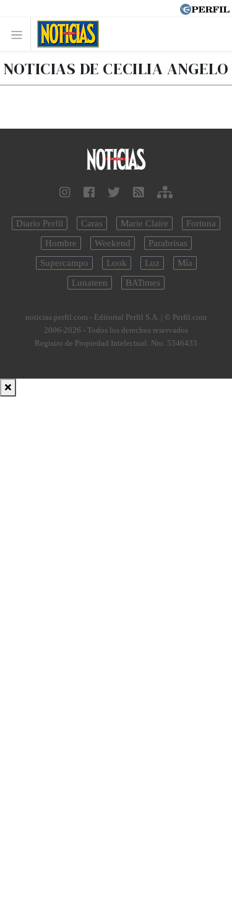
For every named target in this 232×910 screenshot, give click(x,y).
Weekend (113, 243)
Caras (92, 223)
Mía (185, 263)
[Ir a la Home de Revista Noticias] (64, 34)
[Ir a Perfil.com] (205, 8)
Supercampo (64, 263)
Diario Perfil (39, 223)
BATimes (143, 283)
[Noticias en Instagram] (65, 192)
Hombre (61, 243)
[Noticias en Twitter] (114, 192)
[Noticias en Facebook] (89, 192)
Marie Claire (144, 223)
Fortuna (201, 223)
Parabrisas (167, 243)
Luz (152, 263)
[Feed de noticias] (138, 192)
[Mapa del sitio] (165, 192)
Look (116, 263)
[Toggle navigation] (20, 34)
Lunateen (90, 283)
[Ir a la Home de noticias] (116, 160)
